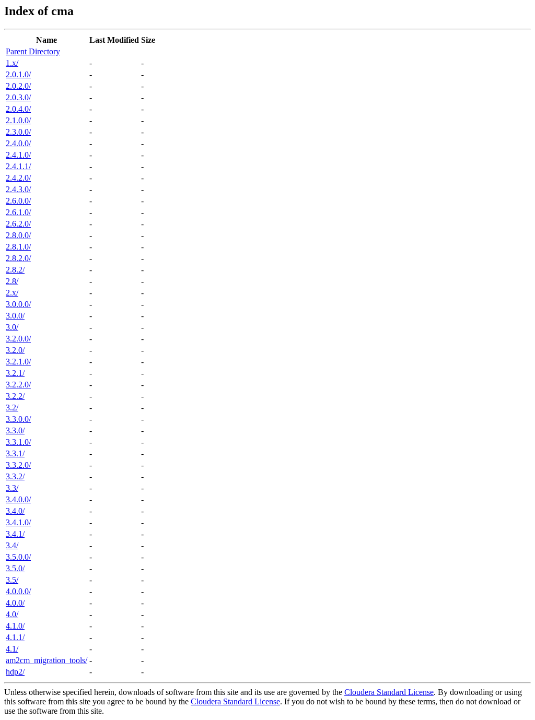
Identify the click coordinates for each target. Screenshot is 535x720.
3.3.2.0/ (18, 465)
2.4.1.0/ (18, 154)
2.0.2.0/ (18, 85)
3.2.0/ (15, 350)
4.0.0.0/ (18, 591)
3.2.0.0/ (18, 338)
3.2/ (12, 407)
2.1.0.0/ (18, 120)
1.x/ (12, 62)
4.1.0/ (15, 625)
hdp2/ (15, 671)
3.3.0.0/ (18, 419)
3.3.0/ (15, 430)
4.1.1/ (15, 637)
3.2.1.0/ (18, 361)
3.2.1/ (15, 373)
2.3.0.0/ (18, 131)
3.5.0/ (15, 568)
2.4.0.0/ (18, 143)
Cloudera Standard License (389, 692)
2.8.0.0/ (18, 235)
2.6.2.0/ (18, 223)
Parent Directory (33, 51)
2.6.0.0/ (18, 200)
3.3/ (12, 487)
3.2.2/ (15, 396)
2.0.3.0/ (18, 97)
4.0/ (12, 614)
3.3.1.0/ (18, 442)
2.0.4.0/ (18, 108)
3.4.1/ (15, 533)
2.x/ (12, 292)
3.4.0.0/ (18, 499)
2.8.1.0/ (18, 246)
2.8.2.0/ (18, 258)
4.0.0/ (15, 602)
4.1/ (12, 648)
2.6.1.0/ (18, 212)
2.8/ (12, 281)
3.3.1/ (15, 453)
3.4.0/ (15, 510)
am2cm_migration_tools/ (46, 660)
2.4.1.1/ (18, 166)
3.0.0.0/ (18, 304)
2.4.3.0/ (18, 189)
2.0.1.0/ (18, 74)
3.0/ (12, 327)
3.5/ (12, 579)
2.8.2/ (15, 269)
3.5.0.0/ (18, 556)
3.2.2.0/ (18, 384)
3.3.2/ (15, 476)
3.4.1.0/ (18, 522)
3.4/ (12, 545)
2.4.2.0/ (18, 177)
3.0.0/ (15, 315)
